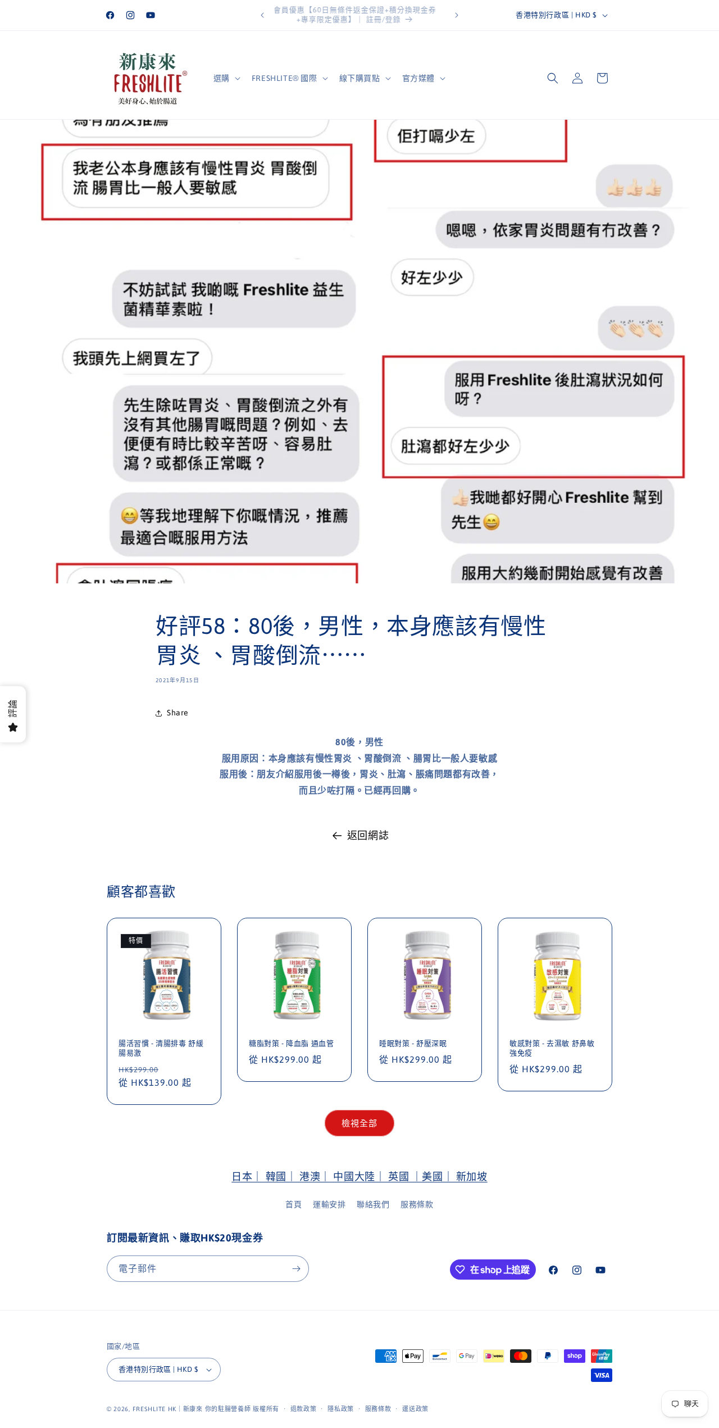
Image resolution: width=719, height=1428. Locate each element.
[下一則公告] (456, 15)
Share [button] (178, 712)
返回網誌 (368, 835)
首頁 (293, 1204)
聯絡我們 (373, 1204)
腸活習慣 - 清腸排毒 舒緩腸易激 (161, 1048)
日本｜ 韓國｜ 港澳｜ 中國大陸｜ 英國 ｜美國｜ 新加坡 (359, 1176)
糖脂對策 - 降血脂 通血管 (291, 1043)
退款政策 (303, 1409)
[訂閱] (296, 1268)
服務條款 (417, 1204)
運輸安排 (329, 1204)
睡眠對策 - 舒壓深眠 (413, 1043)
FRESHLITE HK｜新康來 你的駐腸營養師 (192, 1409)
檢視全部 (359, 1123)
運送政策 (415, 1409)
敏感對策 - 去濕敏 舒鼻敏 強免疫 (551, 1048)
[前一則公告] (262, 15)
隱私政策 (340, 1409)
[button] (226, 78)
